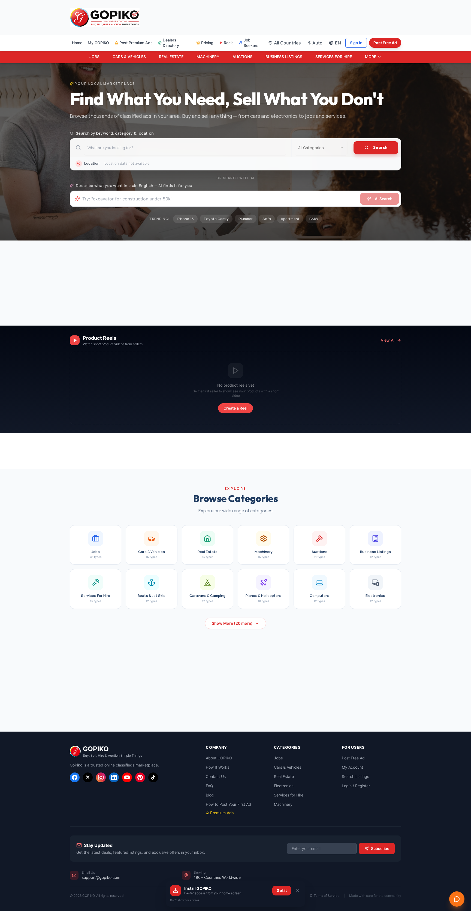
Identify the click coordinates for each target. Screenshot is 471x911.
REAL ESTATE (171, 56)
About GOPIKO (219, 758)
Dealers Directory (171, 43)
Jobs (278, 758)
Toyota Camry (216, 218)
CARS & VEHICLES (129, 56)
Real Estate (284, 776)
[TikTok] (153, 777)
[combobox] (321, 147)
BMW (313, 218)
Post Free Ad (385, 42)
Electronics (283, 785)
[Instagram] (101, 777)
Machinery (283, 804)
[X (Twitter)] (88, 777)
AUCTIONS (242, 56)
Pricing (207, 42)
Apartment (290, 218)
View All (388, 340)
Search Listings (355, 776)
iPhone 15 (185, 218)
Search (380, 147)
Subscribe (380, 848)
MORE (370, 56)
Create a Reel (235, 408)
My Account (352, 767)
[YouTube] (127, 777)
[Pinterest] (140, 777)
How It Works (217, 767)
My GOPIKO (98, 42)
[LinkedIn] (114, 777)
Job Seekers (251, 43)
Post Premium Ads (136, 42)
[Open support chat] (456, 899)
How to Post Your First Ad (228, 804)
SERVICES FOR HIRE (333, 56)
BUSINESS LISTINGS (283, 56)
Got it (282, 890)
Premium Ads (222, 812)
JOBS (94, 56)
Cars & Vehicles (287, 767)
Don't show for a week (184, 900)
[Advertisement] (252, 16)
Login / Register (356, 785)
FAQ (209, 785)
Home (77, 42)
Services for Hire (288, 795)
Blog (210, 795)
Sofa (266, 218)
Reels (229, 42)
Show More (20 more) (232, 623)
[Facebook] (75, 777)
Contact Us (216, 776)
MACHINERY (208, 56)
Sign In (356, 42)
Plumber (245, 218)
